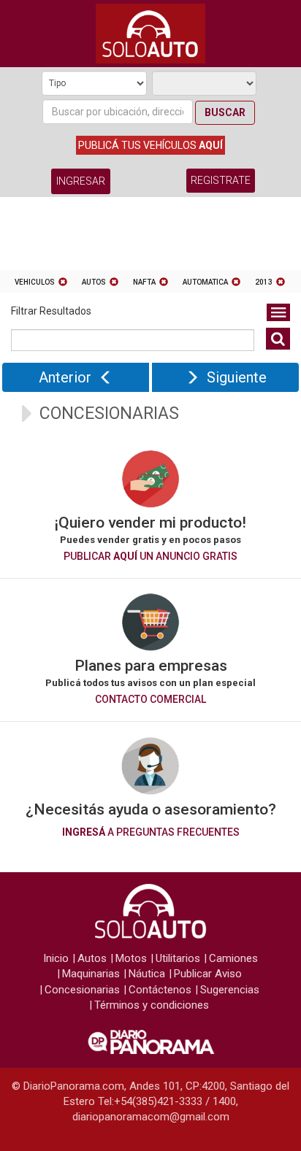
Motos (131, 958)
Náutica (147, 973)
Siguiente (237, 377)
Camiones (233, 958)
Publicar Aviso (208, 973)
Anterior (65, 377)
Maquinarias (91, 973)
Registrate (221, 180)
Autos (94, 282)
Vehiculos (35, 282)
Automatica (205, 282)
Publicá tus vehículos (150, 145)
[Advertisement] (150, 237)
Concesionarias (82, 989)
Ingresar (80, 181)
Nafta (144, 282)
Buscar (225, 112)
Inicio (56, 958)
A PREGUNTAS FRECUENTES (151, 832)
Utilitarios (178, 958)
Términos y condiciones (151, 1005)
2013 (264, 282)
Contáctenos (160, 989)
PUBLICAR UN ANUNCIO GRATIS (150, 556)
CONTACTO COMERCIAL (150, 699)
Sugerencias (229, 989)
